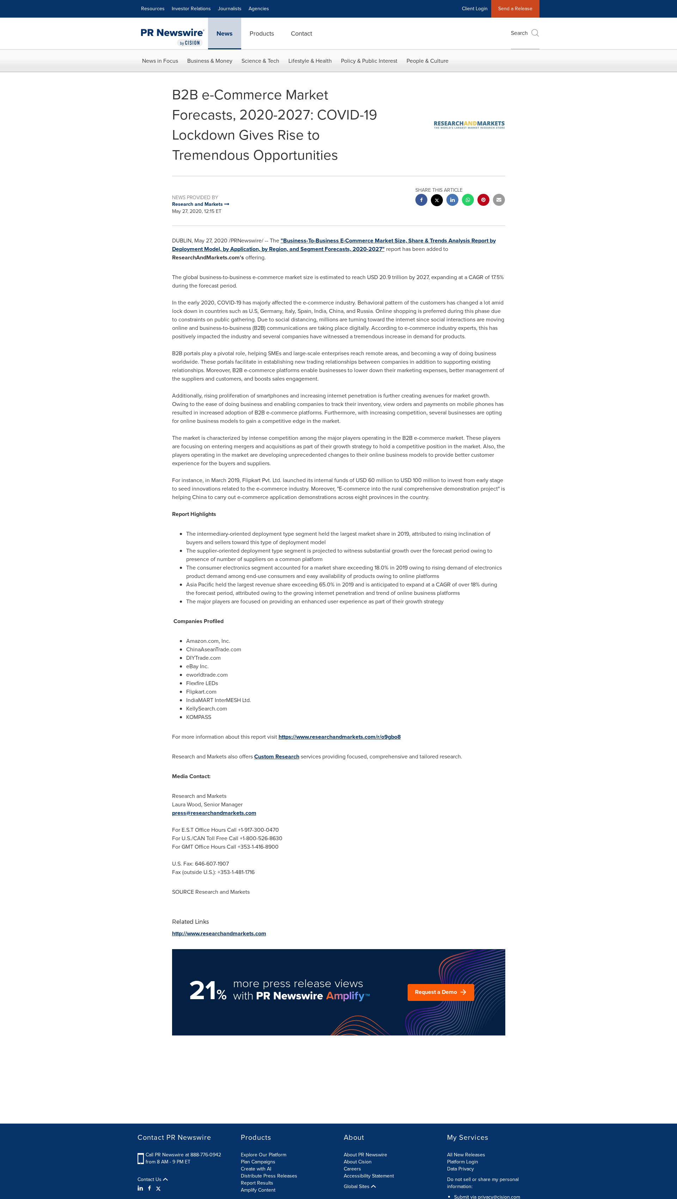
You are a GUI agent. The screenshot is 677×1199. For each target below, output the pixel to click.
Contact (301, 33)
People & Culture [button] (428, 61)
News (224, 33)
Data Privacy (460, 1169)
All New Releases (466, 1154)
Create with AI (256, 1169)
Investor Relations (191, 8)
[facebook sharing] (421, 201)
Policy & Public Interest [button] (369, 61)
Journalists (230, 8)
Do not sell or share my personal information (483, 1183)
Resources (153, 8)
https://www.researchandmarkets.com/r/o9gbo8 (340, 737)
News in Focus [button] (160, 61)
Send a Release (515, 8)
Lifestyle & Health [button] (310, 61)
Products (262, 33)
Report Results (257, 1183)
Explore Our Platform (263, 1154)
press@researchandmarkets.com (214, 813)
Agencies (259, 8)
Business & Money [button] (209, 61)
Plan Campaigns (258, 1162)
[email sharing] (499, 201)
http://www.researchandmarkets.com (219, 933)
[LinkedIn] (141, 1188)
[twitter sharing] (437, 201)
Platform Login (462, 1162)
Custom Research (276, 756)
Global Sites (357, 1186)
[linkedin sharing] (452, 201)
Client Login (475, 8)
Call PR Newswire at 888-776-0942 (183, 1154)
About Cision (358, 1162)
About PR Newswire (365, 1154)
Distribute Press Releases (269, 1176)
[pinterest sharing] (483, 201)
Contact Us (150, 1179)
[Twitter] (158, 1188)
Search (519, 33)
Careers (352, 1169)
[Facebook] (149, 1188)
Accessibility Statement (369, 1176)
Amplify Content (258, 1190)
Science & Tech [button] (260, 61)
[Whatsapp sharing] (468, 201)
